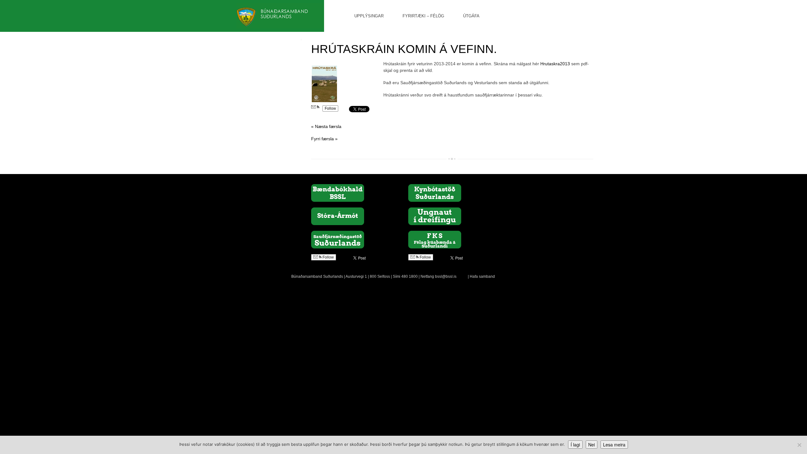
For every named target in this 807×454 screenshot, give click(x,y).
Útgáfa (471, 16)
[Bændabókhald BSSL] (337, 193)
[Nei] (799, 445)
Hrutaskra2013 (555, 63)
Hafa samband (482, 276)
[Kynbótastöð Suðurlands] (434, 193)
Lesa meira (614, 444)
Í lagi (575, 444)
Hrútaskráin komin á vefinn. (404, 49)
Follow (330, 108)
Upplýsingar (369, 16)
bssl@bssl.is (445, 276)
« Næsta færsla (326, 126)
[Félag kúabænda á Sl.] (434, 239)
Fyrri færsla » (324, 138)
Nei (591, 444)
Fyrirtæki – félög (423, 16)
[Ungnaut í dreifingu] (434, 216)
